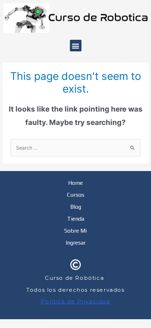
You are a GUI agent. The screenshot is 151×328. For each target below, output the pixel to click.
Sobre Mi (75, 230)
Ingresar (76, 242)
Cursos (75, 194)
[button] (75, 45)
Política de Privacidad (75, 301)
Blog (75, 206)
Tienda (75, 218)
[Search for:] (75, 148)
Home (75, 182)
